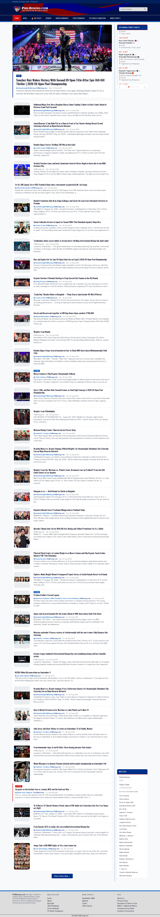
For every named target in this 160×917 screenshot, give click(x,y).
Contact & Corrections (125, 911)
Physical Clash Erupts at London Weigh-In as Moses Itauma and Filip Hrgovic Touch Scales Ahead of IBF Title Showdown (69, 554)
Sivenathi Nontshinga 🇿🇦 (129, 57)
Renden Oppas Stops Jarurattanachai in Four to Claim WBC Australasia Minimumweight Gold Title (70, 352)
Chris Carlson (41, 377)
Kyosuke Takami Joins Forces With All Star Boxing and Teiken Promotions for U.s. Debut (68, 528)
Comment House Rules (125, 908)
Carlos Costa (40, 148)
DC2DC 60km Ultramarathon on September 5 (33, 672)
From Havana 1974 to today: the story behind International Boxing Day (61, 826)
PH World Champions (97, 18)
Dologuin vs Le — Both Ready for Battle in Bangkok (54, 491)
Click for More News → (62, 876)
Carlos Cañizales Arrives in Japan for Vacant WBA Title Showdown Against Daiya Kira (67, 222)
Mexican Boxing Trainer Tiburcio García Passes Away (55, 430)
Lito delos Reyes (23, 676)
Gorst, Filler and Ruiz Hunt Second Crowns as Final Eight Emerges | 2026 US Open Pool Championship (68, 391)
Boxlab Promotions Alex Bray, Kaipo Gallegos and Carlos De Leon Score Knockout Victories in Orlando (70, 202)
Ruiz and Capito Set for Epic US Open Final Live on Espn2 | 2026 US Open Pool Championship (70, 259)
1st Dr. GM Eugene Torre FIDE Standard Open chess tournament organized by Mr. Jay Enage (51, 184)
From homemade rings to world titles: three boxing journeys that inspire (62, 747)
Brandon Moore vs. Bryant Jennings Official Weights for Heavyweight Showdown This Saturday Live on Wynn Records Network (71, 450)
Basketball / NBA (88, 898)
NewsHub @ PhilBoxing (26, 88)
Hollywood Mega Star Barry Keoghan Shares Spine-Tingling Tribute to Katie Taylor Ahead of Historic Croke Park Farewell (70, 106)
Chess (84, 903)
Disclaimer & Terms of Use (127, 903)
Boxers (48, 18)
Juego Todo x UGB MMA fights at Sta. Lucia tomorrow (55, 845)
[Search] (145, 9)
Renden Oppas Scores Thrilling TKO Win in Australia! (54, 144)
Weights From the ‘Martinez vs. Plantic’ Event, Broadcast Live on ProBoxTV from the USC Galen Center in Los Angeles (69, 471)
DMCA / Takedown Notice (127, 906)
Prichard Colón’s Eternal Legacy (46, 595)
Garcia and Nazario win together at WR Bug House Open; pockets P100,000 (64, 313)
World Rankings (62, 18)
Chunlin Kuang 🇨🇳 (126, 73)
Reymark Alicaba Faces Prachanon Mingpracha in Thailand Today (59, 509)
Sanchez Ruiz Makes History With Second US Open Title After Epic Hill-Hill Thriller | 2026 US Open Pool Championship (60, 82)
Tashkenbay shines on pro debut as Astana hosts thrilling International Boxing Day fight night (71, 240)
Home (17, 18)
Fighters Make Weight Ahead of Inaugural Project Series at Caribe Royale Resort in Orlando (70, 574)
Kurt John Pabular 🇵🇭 (127, 40)
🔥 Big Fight (36, 18)
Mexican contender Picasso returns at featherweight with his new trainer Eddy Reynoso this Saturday (71, 633)
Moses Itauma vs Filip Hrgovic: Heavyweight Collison (54, 373)
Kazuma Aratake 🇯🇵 (127, 43)
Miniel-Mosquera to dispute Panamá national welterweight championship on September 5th (70, 763)
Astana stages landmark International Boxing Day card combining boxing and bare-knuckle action (70, 655)
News (25, 18)
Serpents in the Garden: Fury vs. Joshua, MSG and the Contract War (42, 789)
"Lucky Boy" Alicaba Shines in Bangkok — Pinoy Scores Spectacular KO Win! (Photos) (68, 294)
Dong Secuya (41, 281)
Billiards (85, 901)
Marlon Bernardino (24, 188)
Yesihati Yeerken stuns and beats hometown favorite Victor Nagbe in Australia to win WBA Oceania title (70, 164)
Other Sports (87, 906)
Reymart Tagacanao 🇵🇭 (128, 71)
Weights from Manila (42, 331)
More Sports (115, 18)
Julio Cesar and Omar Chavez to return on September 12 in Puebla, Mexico (63, 728)
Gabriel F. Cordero (42, 433)
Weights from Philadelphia (44, 411)
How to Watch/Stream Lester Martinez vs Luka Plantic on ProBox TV (61, 709)
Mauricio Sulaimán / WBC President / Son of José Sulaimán (57, 598)
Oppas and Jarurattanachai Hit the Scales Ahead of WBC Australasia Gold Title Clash (67, 613)
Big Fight (50, 903)
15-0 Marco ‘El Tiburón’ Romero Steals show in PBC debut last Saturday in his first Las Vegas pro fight (71, 807)
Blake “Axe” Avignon (24, 792)
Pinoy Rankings (79, 18)
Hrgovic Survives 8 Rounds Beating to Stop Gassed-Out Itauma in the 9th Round (66, 278)
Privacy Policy (122, 901)
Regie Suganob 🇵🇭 (126, 54)
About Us (120, 898)
